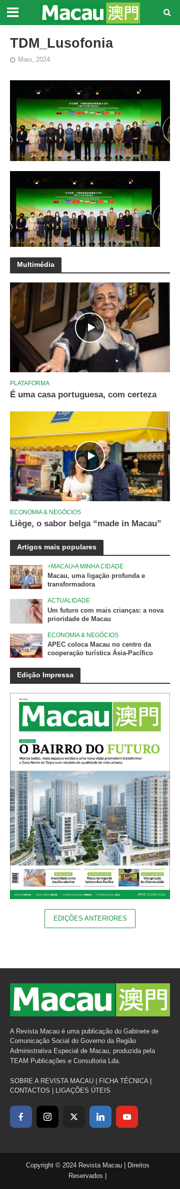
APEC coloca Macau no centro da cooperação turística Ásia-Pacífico (100, 649)
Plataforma (30, 383)
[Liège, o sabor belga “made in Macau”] (90, 456)
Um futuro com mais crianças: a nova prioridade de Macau (106, 615)
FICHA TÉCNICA (123, 1081)
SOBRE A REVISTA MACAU (52, 1081)
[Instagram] (47, 1117)
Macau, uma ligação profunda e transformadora (96, 580)
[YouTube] (127, 1117)
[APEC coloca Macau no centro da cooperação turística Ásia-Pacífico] (26, 645)
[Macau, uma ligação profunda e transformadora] (26, 576)
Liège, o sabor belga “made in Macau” (86, 523)
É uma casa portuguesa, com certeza (83, 394)
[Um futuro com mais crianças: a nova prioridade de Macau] (26, 611)
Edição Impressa (45, 675)
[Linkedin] (101, 1117)
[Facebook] (21, 1117)
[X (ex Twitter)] (74, 1117)
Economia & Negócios (45, 512)
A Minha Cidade (99, 566)
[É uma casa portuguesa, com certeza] (90, 327)
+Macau (60, 566)
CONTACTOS (30, 1090)
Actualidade (69, 600)
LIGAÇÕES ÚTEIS (83, 1090)
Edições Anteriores (90, 918)
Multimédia (35, 264)
